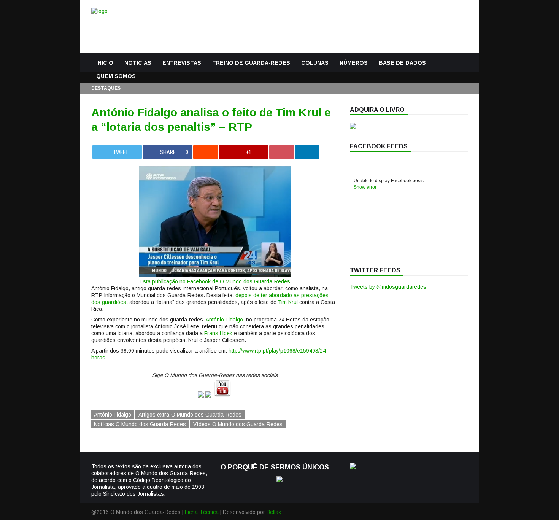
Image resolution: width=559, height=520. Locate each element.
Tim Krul (288, 302)
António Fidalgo (224, 319)
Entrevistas (181, 63)
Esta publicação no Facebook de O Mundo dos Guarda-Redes (215, 281)
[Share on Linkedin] (307, 152)
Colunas (315, 63)
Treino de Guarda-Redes (251, 63)
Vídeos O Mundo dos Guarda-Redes (238, 424)
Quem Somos (116, 76)
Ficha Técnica (202, 512)
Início (104, 63)
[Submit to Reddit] (205, 152)
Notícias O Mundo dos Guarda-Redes (140, 424)
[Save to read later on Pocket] (281, 152)
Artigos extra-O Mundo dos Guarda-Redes (189, 415)
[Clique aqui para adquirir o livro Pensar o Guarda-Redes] (353, 127)
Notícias (137, 63)
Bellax (274, 512)
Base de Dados (402, 63)
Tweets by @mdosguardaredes (388, 287)
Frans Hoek (218, 333)
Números (354, 63)
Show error (365, 187)
